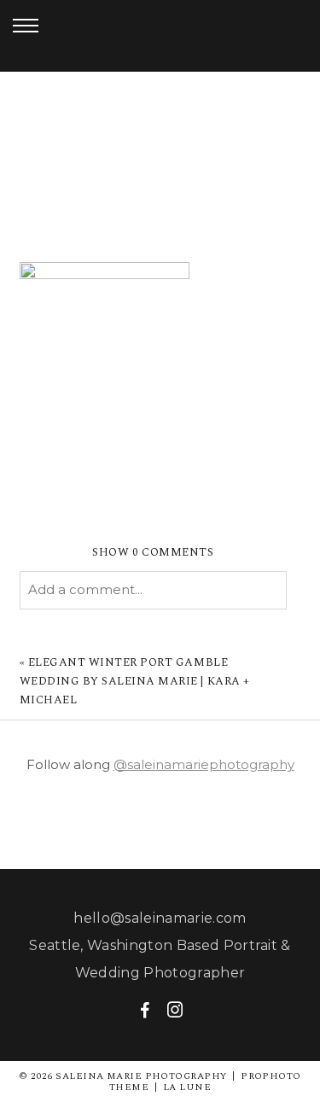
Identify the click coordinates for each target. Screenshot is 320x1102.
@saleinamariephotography (203, 764)
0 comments (152, 552)
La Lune (187, 1087)
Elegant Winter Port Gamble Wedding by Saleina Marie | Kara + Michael (135, 681)
